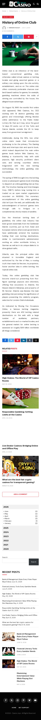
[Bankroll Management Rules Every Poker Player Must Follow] (8, 636)
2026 (6, 507)
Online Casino (8, 17)
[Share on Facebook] (7, 37)
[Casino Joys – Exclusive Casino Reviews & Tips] (20, 4)
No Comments (9, 31)
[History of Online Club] (20, 54)
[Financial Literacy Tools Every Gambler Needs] (8, 651)
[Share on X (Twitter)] (18, 37)
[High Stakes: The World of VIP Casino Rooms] (20, 364)
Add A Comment (20, 494)
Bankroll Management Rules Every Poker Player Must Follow (27, 636)
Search (5, 557)
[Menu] (3, 4)
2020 (6, 549)
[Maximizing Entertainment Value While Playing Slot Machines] (8, 676)
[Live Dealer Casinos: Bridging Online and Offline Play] (20, 432)
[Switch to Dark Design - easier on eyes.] (33, 4)
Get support (24, 708)
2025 (5, 528)
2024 (6, 532)
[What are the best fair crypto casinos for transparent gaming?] (20, 466)
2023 (6, 536)
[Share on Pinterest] (29, 37)
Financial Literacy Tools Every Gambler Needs (19, 586)
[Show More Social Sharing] (36, 37)
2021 (5, 544)
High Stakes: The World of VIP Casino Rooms (18, 594)
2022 (6, 540)
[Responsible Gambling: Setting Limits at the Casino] (20, 398)
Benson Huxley (14, 28)
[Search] (37, 4)
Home (14, 708)
